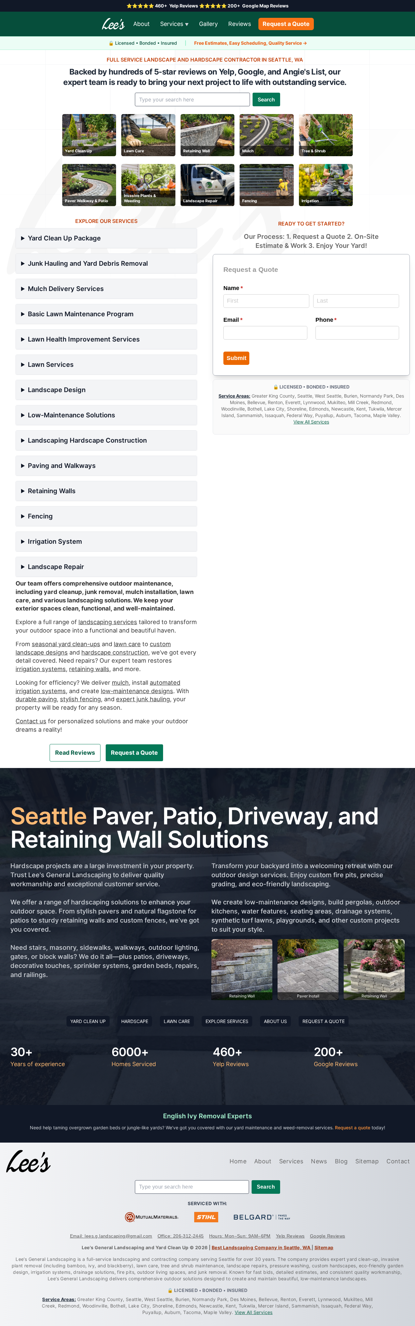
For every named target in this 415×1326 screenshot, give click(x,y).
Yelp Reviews (290, 1236)
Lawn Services (51, 364)
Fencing (40, 516)
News (319, 1161)
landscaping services (107, 621)
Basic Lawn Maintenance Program (81, 314)
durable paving (36, 699)
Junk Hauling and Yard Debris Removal (88, 263)
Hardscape (134, 1021)
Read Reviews (75, 752)
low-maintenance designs (137, 690)
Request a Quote (286, 23)
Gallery (208, 23)
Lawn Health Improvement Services (84, 339)
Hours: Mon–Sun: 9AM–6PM (240, 1236)
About (141, 23)
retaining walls (89, 668)
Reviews (239, 23)
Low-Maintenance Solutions (71, 415)
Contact (398, 1161)
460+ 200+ (207, 5)
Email (244, 320)
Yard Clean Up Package (64, 238)
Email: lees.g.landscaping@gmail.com (111, 1236)
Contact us (31, 721)
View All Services (311, 422)
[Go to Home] (28, 1161)
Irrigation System (55, 541)
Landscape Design (57, 390)
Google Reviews (327, 1236)
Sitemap (367, 1161)
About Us (275, 1021)
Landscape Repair (56, 567)
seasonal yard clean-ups (66, 643)
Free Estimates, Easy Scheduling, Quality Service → (250, 43)
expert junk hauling (143, 699)
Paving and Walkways (62, 466)
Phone (338, 320)
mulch (120, 682)
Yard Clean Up (88, 1021)
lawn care (127, 643)
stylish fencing (80, 699)
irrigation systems (41, 668)
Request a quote (353, 1127)
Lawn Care (177, 1021)
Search (266, 99)
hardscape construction (114, 652)
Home (238, 1161)
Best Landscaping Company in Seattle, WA (262, 1247)
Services (174, 23)
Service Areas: (234, 396)
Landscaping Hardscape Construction (87, 440)
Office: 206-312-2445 (181, 1236)
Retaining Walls (52, 491)
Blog (341, 1161)
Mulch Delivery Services (66, 289)
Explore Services (227, 1021)
